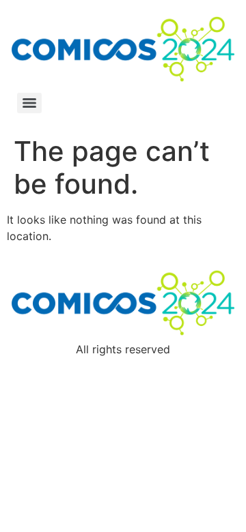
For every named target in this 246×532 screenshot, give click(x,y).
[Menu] (29, 103)
